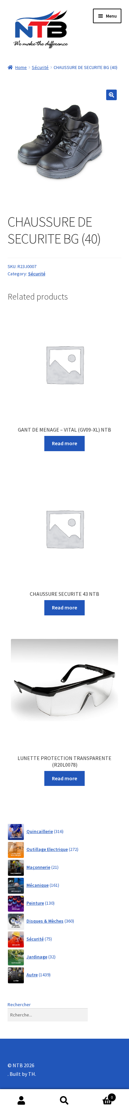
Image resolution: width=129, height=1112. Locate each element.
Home (21, 67)
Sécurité (40, 67)
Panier (99, 1095)
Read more (64, 443)
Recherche (64, 1100)
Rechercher (19, 1005)
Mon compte (21, 1100)
